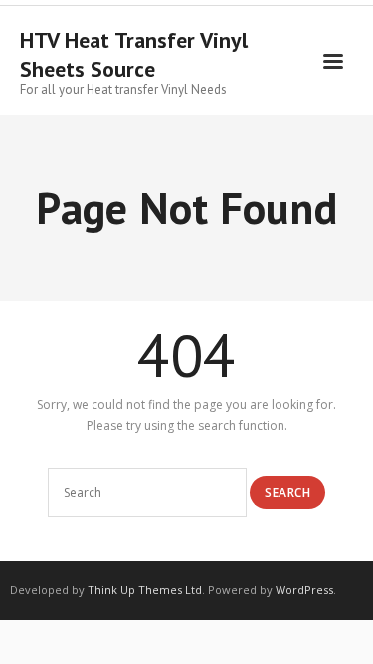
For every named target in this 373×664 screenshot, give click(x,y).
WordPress (304, 589)
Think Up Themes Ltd (145, 589)
